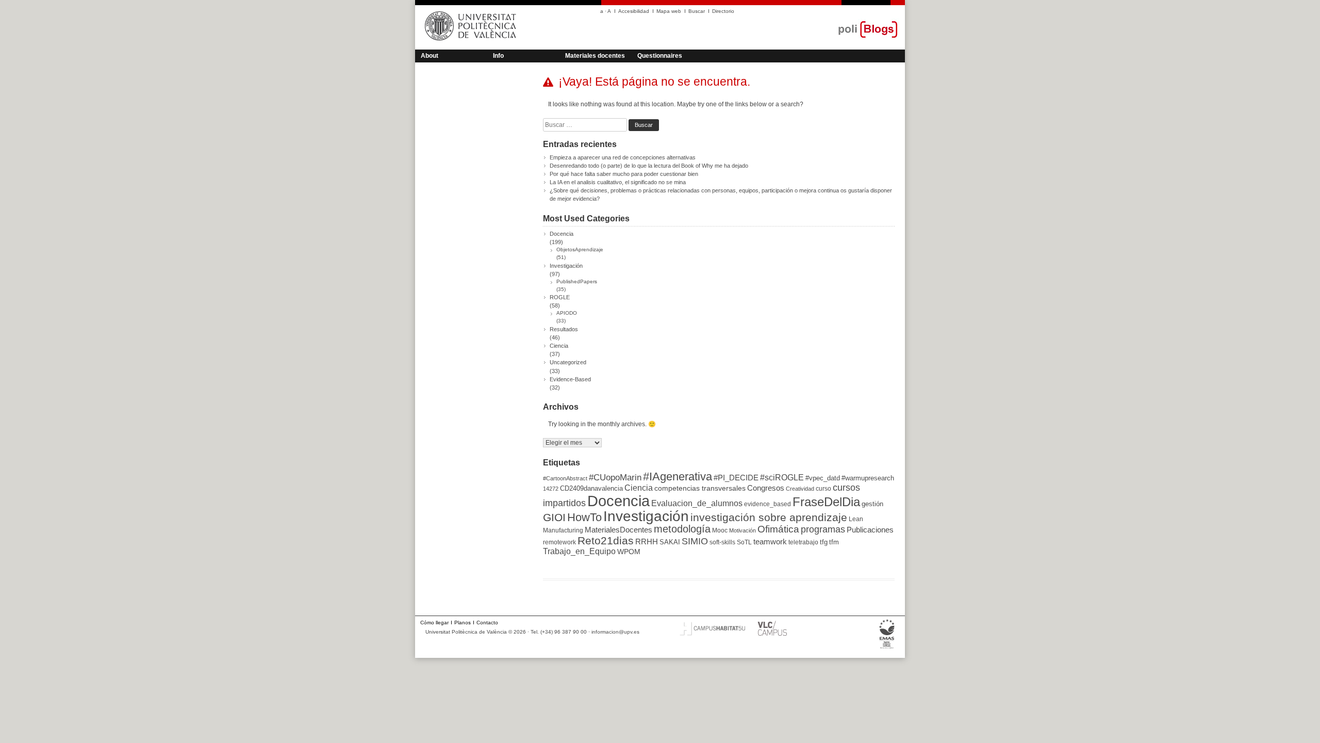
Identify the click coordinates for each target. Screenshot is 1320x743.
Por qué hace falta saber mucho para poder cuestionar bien (624, 174)
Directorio (723, 11)
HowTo (584, 517)
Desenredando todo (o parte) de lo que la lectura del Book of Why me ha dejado (649, 166)
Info (498, 55)
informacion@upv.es (615, 632)
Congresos (765, 488)
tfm (834, 542)
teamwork (770, 542)
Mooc (720, 530)
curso (823, 488)
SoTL (744, 542)
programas (823, 529)
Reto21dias (606, 540)
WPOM (628, 551)
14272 (550, 489)
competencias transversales (700, 488)
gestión (872, 504)
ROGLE (560, 297)
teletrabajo (803, 542)
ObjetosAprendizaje (579, 249)
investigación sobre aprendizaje (768, 517)
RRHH (646, 542)
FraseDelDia (826, 502)
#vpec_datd (822, 478)
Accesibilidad (633, 11)
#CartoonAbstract (565, 478)
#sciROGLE (782, 477)
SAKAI (669, 542)
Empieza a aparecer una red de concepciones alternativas (623, 157)
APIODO (566, 313)
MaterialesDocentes (618, 530)
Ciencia (559, 346)
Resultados (564, 329)
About (429, 55)
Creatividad (800, 489)
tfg (824, 542)
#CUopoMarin (615, 477)
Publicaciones (870, 530)
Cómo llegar (434, 622)
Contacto (487, 622)
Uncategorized (568, 362)
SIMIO (695, 541)
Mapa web (668, 11)
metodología (682, 529)
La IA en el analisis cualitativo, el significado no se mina (618, 182)
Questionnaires (659, 55)
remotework (559, 542)
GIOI (554, 517)
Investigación (566, 266)
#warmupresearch (868, 478)
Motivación (742, 530)
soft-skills (722, 542)
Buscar (696, 11)
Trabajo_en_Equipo (579, 551)
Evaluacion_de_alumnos (696, 503)
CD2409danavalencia (591, 488)
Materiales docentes (595, 55)
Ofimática (778, 529)
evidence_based (767, 504)
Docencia (561, 234)
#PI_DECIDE (736, 478)
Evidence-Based (570, 379)
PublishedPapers (576, 281)
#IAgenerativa (677, 476)
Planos (462, 622)
